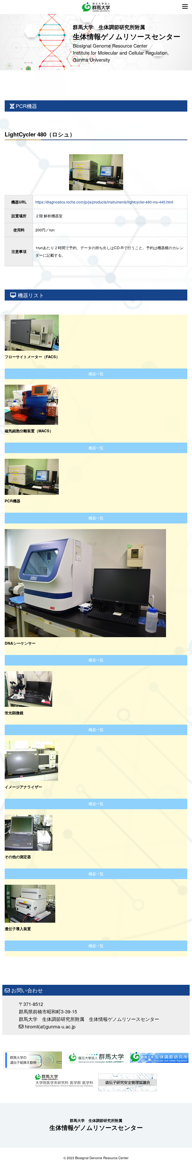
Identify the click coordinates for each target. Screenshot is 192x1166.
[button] (96, 374)
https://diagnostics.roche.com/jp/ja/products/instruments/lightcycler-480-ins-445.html (104, 202)
